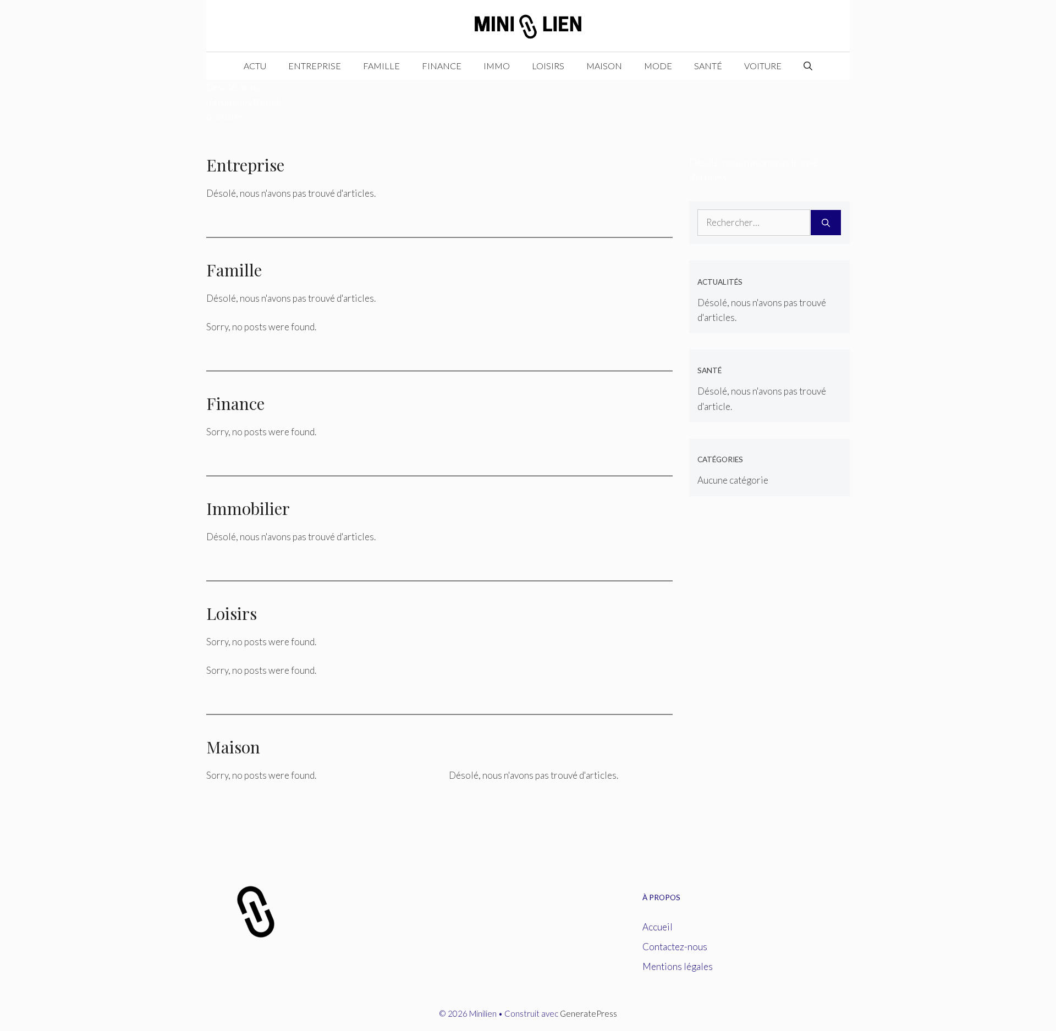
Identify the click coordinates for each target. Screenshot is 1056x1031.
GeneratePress (588, 1013)
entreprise (314, 65)
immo (496, 65)
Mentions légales (677, 966)
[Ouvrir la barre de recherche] (808, 66)
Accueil (657, 927)
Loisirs (548, 65)
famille (381, 65)
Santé (708, 65)
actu (255, 65)
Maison (604, 65)
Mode (658, 65)
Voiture (763, 65)
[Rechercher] (826, 222)
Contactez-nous (674, 946)
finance (441, 65)
